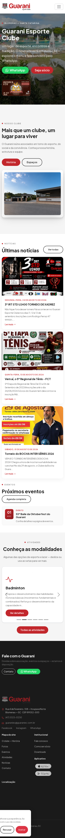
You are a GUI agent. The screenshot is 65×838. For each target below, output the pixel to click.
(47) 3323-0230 (13, 717)
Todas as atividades (32, 629)
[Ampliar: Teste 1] (16, 88)
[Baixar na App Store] (43, 767)
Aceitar (21, 829)
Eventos (6, 751)
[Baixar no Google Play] (43, 774)
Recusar (7, 829)
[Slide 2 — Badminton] (24, 619)
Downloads (40, 751)
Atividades (7, 757)
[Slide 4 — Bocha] (35, 619)
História (11, 162)
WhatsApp (17, 70)
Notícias (6, 762)
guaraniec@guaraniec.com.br (20, 722)
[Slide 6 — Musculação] (46, 619)
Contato (8, 671)
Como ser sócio (42, 746)
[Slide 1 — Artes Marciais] (19, 619)
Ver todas (53, 249)
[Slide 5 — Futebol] (40, 619)
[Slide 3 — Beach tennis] (30, 619)
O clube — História (11, 741)
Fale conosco (41, 741)
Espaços (32, 162)
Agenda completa (16, 499)
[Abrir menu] (59, 7)
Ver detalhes (17, 613)
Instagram (21, 728)
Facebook (7, 728)
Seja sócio (42, 70)
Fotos (5, 746)
